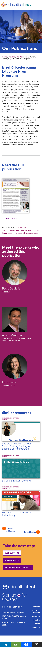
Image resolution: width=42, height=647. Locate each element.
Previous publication (10, 528)
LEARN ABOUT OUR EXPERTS (18, 568)
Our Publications (23, 57)
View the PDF (10, 218)
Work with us (12, 553)
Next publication (29, 532)
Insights (12, 57)
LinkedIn (18, 607)
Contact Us (35, 627)
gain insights (12, 560)
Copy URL (22, 228)
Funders (36, 607)
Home (4, 57)
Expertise (36, 616)
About (37, 624)
